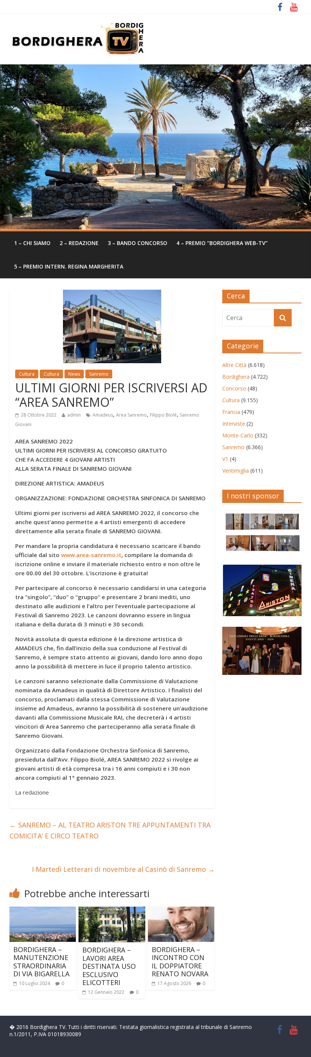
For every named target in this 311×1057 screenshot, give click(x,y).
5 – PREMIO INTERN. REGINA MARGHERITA (68, 266)
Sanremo (98, 374)
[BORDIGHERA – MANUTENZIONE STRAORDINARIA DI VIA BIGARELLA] (42, 911)
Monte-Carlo (237, 435)
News (74, 374)
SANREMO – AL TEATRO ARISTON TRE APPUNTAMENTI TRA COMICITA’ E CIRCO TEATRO (109, 830)
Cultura (27, 374)
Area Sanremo (131, 415)
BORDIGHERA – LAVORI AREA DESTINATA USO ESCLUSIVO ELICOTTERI (109, 966)
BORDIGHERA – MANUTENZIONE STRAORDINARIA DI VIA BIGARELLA (41, 962)
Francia (231, 411)
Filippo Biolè (163, 415)
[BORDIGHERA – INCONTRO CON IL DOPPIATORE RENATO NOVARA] (181, 911)
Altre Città (234, 364)
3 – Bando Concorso (137, 243)
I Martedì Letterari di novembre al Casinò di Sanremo (123, 869)
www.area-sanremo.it (91, 555)
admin (74, 415)
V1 (225, 458)
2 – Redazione (79, 243)
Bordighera (236, 376)
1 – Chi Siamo (32, 243)
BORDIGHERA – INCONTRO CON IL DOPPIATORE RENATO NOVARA (180, 962)
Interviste (233, 423)
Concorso (234, 388)
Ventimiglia (235, 470)
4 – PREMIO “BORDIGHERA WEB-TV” (222, 243)
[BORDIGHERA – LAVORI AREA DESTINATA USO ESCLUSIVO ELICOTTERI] (112, 911)
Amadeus (103, 415)
